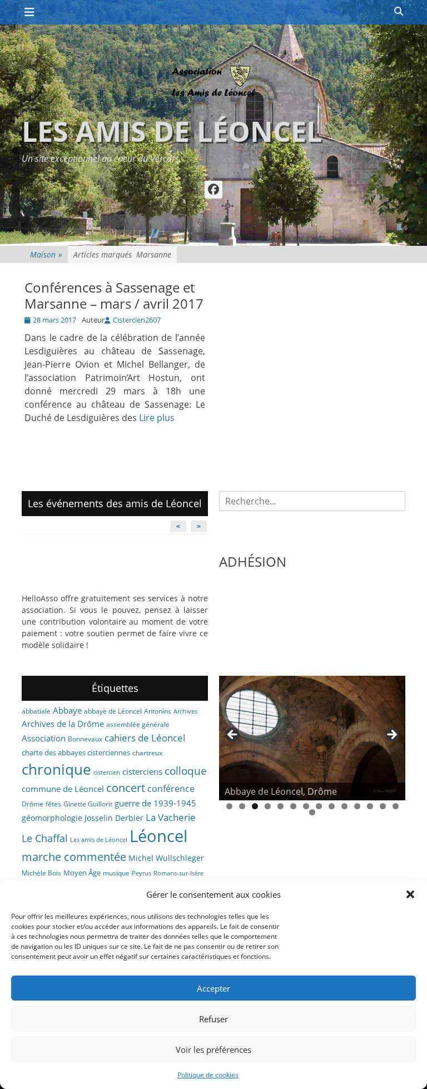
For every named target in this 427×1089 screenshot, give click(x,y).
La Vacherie (171, 817)
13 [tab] (383, 806)
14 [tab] (396, 806)
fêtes (53, 804)
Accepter (213, 988)
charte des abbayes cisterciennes (76, 753)
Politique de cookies (208, 1075)
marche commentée (74, 856)
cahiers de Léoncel (145, 737)
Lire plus (157, 418)
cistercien (106, 772)
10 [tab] (344, 806)
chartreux (147, 753)
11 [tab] (357, 806)
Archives (185, 711)
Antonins (157, 711)
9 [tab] (332, 806)
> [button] (391, 735)
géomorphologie (52, 818)
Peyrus (141, 873)
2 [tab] (242, 806)
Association (44, 738)
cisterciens (142, 771)
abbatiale (36, 711)
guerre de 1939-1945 (155, 803)
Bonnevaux (85, 739)
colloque (186, 771)
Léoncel (158, 836)
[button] (410, 894)
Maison (46, 254)
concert (125, 787)
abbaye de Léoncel (113, 711)
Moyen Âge (82, 873)
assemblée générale (138, 724)
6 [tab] (293, 806)
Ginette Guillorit (87, 804)
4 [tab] (268, 806)
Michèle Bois (41, 873)
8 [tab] (319, 806)
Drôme (32, 804)
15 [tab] (312, 812)
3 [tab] (255, 806)
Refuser (213, 1018)
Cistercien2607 (137, 320)
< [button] (233, 735)
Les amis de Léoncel (172, 131)
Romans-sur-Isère (178, 873)
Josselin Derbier (114, 818)
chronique (56, 769)
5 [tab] (280, 806)
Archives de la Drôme (63, 723)
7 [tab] (306, 806)
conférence (171, 789)
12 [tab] (370, 806)
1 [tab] (229, 806)
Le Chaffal (45, 838)
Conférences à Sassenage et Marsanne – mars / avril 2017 (113, 295)
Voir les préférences (213, 1049)
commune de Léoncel (63, 788)
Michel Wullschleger (166, 858)
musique (116, 873)
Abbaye (67, 710)
